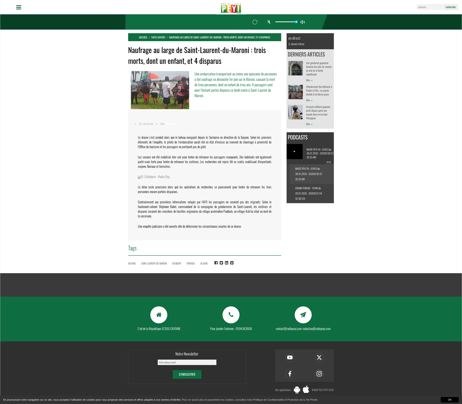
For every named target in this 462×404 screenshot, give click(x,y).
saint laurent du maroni (154, 263)
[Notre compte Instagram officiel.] (319, 373)
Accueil (143, 37)
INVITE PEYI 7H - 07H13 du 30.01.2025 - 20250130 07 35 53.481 (308, 174)
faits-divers (158, 37)
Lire (308, 80)
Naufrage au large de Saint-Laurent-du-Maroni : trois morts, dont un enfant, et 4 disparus (219, 37)
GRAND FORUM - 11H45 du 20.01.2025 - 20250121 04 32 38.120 (308, 193)
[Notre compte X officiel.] (319, 357)
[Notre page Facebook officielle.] (289, 373)
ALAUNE (204, 263)
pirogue (191, 263)
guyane (132, 263)
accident (176, 263)
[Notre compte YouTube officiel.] (289, 357)
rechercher (451, 7)
